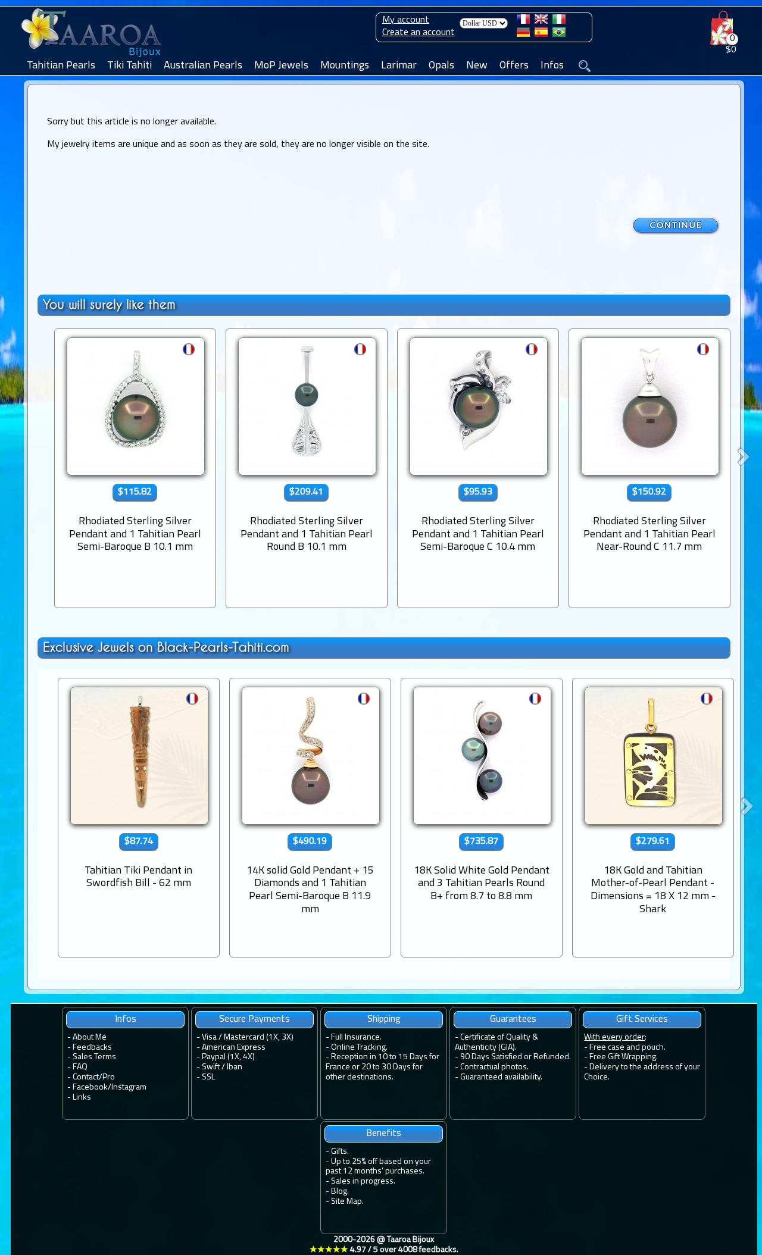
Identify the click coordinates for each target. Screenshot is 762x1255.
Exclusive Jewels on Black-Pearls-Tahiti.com (166, 647)
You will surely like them (109, 304)
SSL (208, 1077)
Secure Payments (254, 1019)
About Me (90, 1037)
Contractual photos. (494, 1067)
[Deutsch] (523, 34)
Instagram (128, 1087)
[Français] (523, 21)
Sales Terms (94, 1057)
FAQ (80, 1067)
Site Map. (347, 1201)
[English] (541, 21)
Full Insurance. (356, 1037)
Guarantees (513, 1019)
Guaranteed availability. (501, 1077)
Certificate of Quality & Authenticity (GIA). (496, 1042)
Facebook (90, 1087)
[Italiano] (559, 21)
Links (82, 1097)
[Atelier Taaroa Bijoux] (92, 57)
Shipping (384, 1019)
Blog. (340, 1191)
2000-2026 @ (384, 1244)
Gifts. (340, 1151)
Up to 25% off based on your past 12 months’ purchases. (378, 1166)
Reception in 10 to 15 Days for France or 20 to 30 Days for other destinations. (382, 1067)
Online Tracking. (359, 1047)
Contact (86, 1077)
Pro (108, 1077)
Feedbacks (92, 1047)
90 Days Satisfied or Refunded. (515, 1057)
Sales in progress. (363, 1181)
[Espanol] (541, 34)
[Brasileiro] (559, 34)
